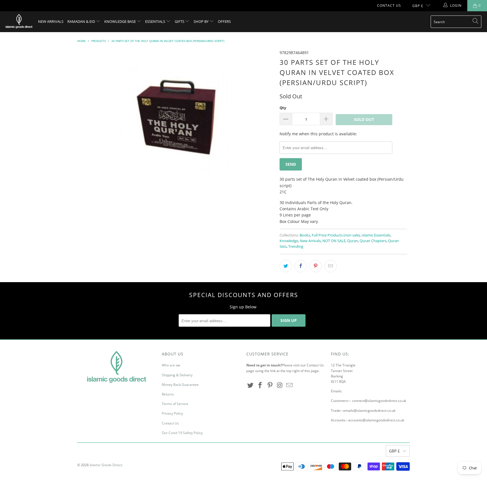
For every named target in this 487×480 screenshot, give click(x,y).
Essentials (155, 21)
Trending (295, 246)
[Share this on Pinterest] (315, 266)
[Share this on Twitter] (286, 266)
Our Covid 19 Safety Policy (182, 432)
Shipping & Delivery (177, 375)
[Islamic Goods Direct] (19, 21)
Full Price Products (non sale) (336, 235)
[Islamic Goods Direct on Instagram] (280, 385)
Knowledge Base (120, 21)
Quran (352, 240)
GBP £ (417, 5)
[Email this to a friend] (330, 266)
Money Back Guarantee (180, 384)
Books (305, 235)
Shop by (201, 21)
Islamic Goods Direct (106, 465)
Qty (283, 107)
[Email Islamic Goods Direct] (289, 385)
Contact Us (389, 5)
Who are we (171, 365)
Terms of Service (175, 403)
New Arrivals (50, 21)
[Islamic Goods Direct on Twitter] (250, 385)
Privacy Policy (172, 413)
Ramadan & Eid (81, 21)
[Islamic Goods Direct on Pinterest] (270, 385)
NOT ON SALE (334, 240)
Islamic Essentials (376, 235)
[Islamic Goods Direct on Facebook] (260, 385)
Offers (224, 21)
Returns (168, 394)
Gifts (180, 21)
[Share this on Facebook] (301, 266)
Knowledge (289, 240)
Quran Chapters (373, 240)
